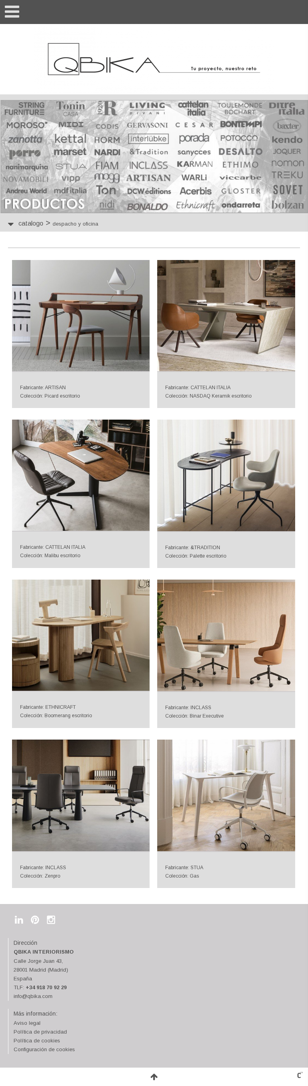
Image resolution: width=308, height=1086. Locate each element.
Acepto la (95, 563)
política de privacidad (108, 563)
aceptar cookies (191, 581)
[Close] (266, 476)
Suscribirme (234, 597)
